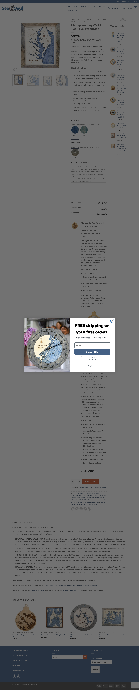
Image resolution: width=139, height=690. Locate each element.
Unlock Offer (92, 351)
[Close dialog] (112, 321)
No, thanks (92, 365)
